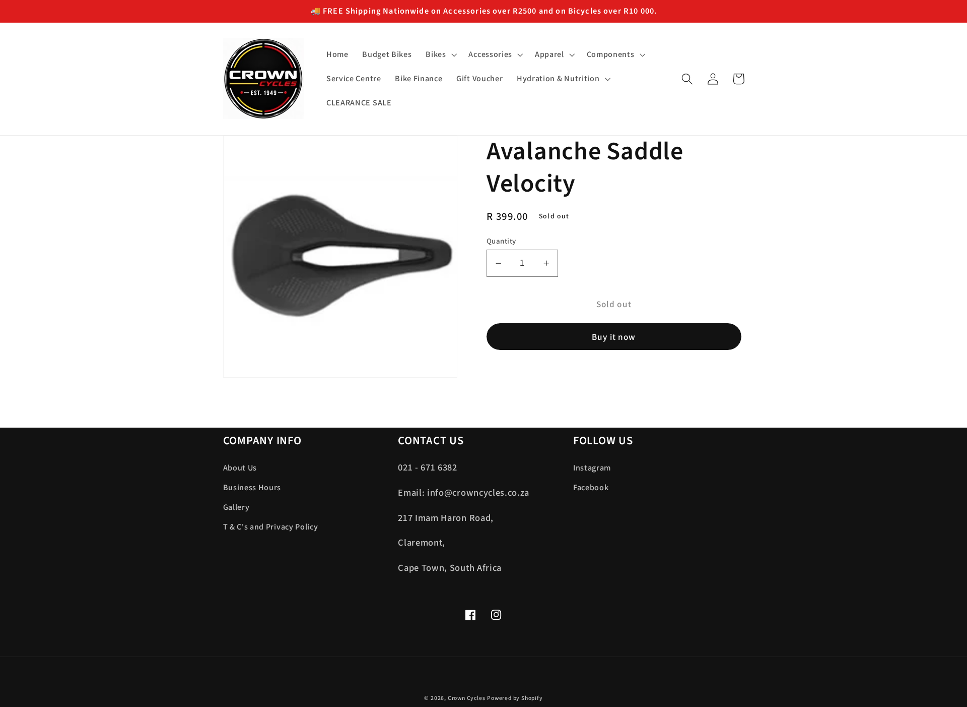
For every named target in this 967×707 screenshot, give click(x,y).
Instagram (592, 467)
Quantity (501, 241)
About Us (240, 467)
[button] (440, 55)
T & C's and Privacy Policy (270, 526)
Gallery (236, 507)
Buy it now (614, 336)
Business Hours (252, 487)
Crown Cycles (467, 697)
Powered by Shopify (515, 697)
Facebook (591, 487)
